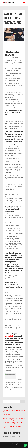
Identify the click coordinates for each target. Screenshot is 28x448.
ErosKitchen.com (15, 386)
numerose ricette (9, 336)
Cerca (22, 401)
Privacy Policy (14, 446)
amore (13, 26)
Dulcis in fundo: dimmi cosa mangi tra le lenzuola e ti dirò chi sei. (13, 423)
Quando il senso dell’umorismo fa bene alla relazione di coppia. (14, 419)
